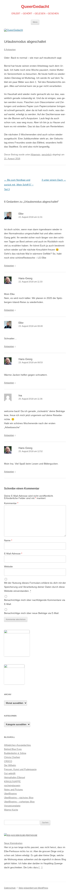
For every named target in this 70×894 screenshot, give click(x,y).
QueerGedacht (35, 6)
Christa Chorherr (12, 757)
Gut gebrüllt (9, 773)
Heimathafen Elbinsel (14, 777)
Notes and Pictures (13, 789)
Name (8, 540)
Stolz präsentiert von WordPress (33, 888)
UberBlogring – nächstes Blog (18, 797)
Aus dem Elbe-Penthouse (24, 835)
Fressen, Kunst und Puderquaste (20, 769)
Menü (35, 22)
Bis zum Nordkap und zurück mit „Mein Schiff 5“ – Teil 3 (18, 185)
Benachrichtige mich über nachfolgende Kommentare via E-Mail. (34, 602)
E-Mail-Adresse (13, 553)
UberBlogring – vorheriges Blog (19, 801)
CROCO (8, 761)
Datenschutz (10, 888)
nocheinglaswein (12, 785)
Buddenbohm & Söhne (15, 753)
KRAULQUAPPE (12, 781)
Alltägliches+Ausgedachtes (17, 745)
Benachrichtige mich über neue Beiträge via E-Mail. (31, 613)
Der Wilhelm (10, 765)
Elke (21, 213)
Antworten (9, 265)
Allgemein (35, 154)
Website (8, 566)
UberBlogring (10, 793)
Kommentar (11, 503)
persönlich (47, 154)
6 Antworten (10, 49)
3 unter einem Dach (54, 180)
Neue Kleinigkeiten (13, 843)
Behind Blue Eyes (13, 749)
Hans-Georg (25, 278)
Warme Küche (11, 810)
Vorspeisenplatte (12, 805)
